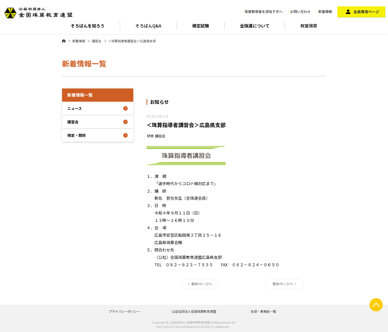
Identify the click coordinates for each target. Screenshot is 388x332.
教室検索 (308, 25)
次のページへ (282, 283)
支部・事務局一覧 (263, 311)
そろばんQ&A (148, 25)
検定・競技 (76, 135)
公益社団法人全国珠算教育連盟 (194, 311)
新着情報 (325, 11)
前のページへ (201, 283)
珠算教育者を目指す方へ (263, 11)
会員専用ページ (366, 11)
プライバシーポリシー (124, 311)
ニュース (74, 108)
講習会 (96, 41)
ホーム (63, 40)
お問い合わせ (300, 11)
